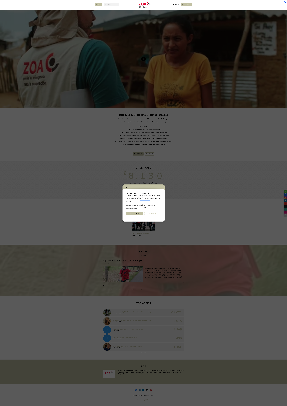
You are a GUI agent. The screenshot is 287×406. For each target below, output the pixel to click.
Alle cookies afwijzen (143, 217)
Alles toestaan (134, 213)
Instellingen (153, 213)
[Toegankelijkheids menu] (285, 2)
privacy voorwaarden (145, 200)
